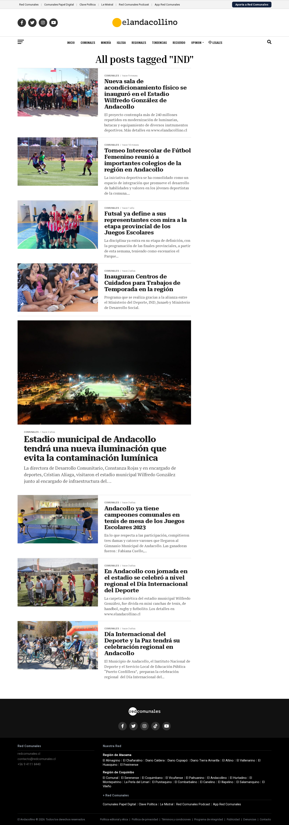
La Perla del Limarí (136, 782)
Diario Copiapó (178, 760)
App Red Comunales (167, 4)
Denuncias (249, 819)
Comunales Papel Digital (59, 4)
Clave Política (88, 4)
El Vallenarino (246, 760)
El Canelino (207, 782)
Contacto (265, 819)
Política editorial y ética (114, 819)
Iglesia (121, 42)
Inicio (71, 42)
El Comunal (110, 778)
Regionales (139, 42)
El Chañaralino (133, 760)
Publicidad (233, 819)
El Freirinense (129, 765)
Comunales (88, 42)
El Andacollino (217, 778)
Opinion (196, 42)
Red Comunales (29, 4)
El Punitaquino (162, 782)
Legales (217, 42)
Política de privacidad (145, 819)
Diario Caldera (155, 760)
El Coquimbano (152, 778)
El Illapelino (225, 782)
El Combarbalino (186, 782)
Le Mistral (107, 4)
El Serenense (130, 778)
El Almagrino (111, 760)
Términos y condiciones (176, 819)
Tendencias (159, 42)
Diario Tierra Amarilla (205, 760)
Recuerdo (179, 42)
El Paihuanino (195, 778)
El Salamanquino (248, 782)
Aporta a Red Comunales (251, 4)
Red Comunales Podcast (134, 4)
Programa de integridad (208, 819)
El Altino (228, 760)
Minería (106, 42)
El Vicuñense (174, 778)
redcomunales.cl (29, 754)
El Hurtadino (238, 778)
